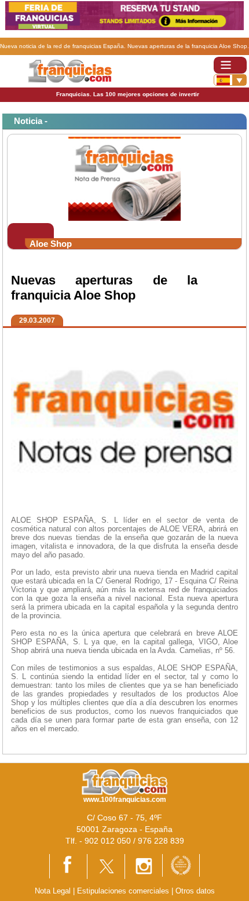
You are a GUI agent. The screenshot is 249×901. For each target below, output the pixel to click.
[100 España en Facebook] (68, 865)
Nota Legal (53, 891)
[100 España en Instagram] (143, 866)
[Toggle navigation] (230, 65)
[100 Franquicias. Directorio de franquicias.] (69, 70)
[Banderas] (230, 80)
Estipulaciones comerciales (124, 891)
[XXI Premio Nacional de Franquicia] (181, 864)
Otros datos (195, 891)
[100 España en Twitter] (106, 866)
